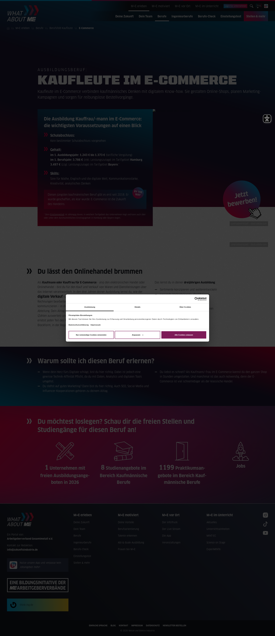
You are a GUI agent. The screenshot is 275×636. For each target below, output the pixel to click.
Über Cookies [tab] (185, 307)
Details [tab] (138, 307)
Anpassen (136, 335)
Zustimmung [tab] (89, 307)
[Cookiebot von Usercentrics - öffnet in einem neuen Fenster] (193, 298)
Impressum (96, 325)
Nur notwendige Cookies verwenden (91, 335)
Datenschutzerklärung (79, 325)
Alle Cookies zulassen (184, 335)
